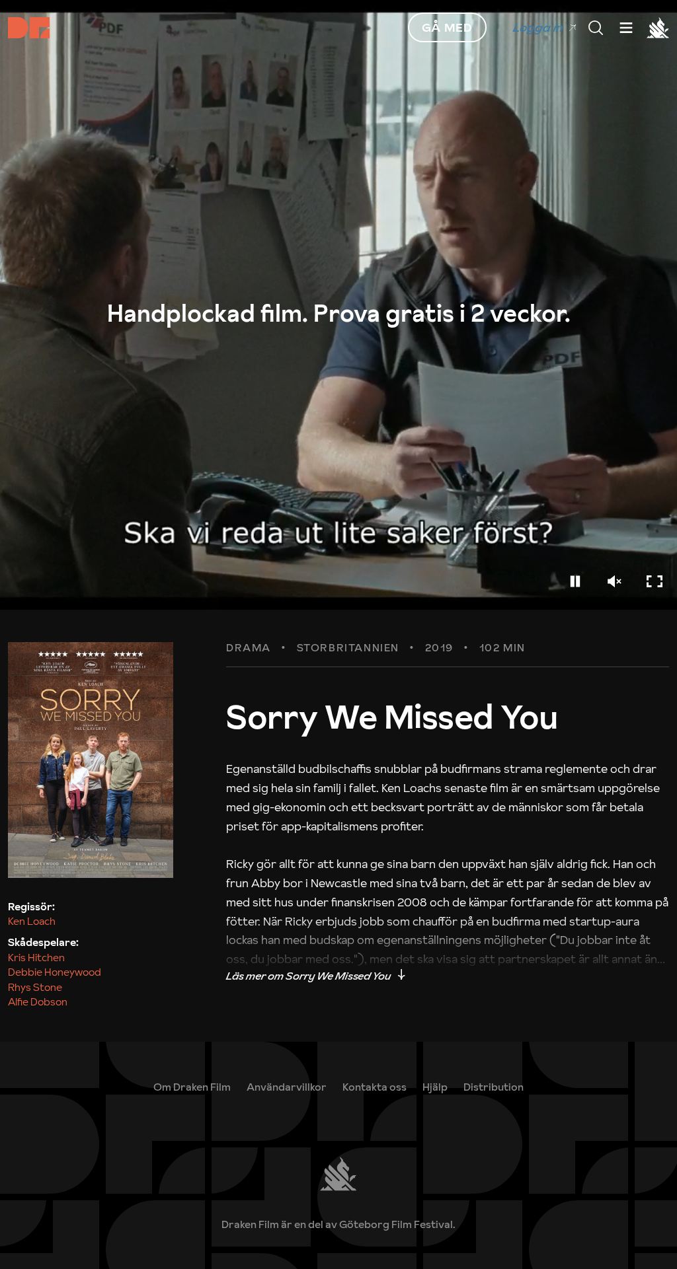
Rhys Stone (35, 987)
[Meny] (595, 27)
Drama (248, 648)
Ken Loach (32, 921)
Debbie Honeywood (54, 971)
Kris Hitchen (36, 957)
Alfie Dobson (37, 1001)
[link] (435, 1087)
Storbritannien (348, 648)
